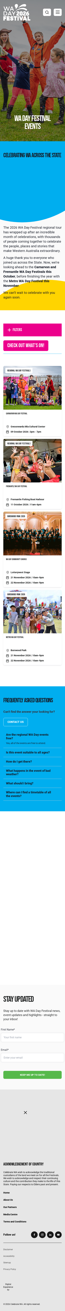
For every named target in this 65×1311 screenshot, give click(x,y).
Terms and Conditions (14, 1221)
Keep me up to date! (32, 1075)
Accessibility (8, 1256)
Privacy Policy (9, 1269)
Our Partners (10, 1207)
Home (6, 1192)
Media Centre (10, 1214)
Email (5, 1049)
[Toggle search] (47, 12)
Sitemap (7, 1262)
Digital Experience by (8, 1287)
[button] (58, 12)
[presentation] (32, 844)
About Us (8, 1199)
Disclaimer (8, 1249)
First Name (8, 1029)
